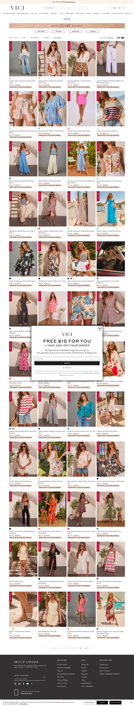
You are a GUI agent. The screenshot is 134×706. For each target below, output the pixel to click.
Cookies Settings (89, 702)
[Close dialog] (100, 328)
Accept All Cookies (115, 702)
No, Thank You (67, 368)
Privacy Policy (24, 704)
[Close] (131, 703)
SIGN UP (67, 363)
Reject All (102, 702)
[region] (67, 703)
